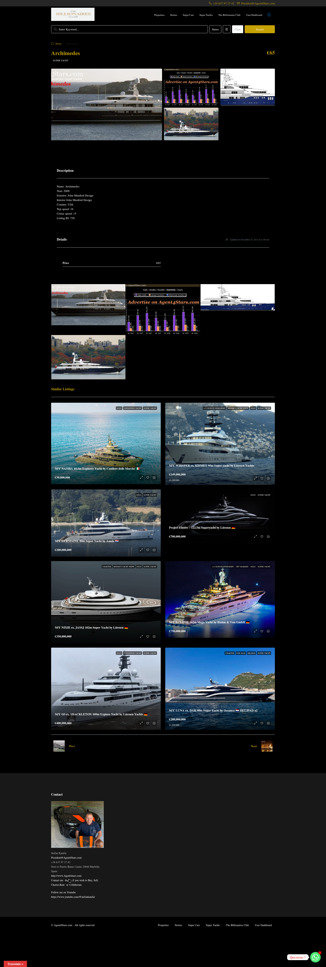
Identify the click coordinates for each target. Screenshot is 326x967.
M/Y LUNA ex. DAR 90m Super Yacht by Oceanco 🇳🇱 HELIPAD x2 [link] (213, 710)
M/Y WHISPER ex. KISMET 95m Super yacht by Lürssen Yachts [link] (211, 465)
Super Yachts (206, 15)
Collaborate (75, 884)
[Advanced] (227, 29)
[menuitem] (269, 15)
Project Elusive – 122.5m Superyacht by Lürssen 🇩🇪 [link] (202, 527)
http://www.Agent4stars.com (66, 875)
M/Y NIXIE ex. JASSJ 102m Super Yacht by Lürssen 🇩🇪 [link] (91, 627)
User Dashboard (254, 15)
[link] (106, 443)
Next (254, 746)
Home (58, 43)
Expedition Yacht (132, 408)
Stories (173, 15)
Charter (106, 566)
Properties (159, 15)
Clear (238, 29)
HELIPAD (251, 653)
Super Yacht (60, 60)
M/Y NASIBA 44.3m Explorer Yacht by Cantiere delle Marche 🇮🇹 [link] (97, 468)
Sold (119, 408)
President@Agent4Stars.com (66, 857)
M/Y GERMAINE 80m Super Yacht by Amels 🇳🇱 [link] (87, 541)
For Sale (240, 653)
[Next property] (267, 746)
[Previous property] (59, 746)
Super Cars (188, 15)
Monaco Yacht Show (238, 408)
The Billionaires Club (229, 15)
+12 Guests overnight (214, 408)
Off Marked (242, 566)
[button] (259, 43)
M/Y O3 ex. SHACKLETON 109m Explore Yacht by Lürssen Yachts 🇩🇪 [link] (101, 714)
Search (260, 29)
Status (215, 29)
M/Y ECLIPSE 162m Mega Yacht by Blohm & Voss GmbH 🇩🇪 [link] (209, 622)
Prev (72, 746)
